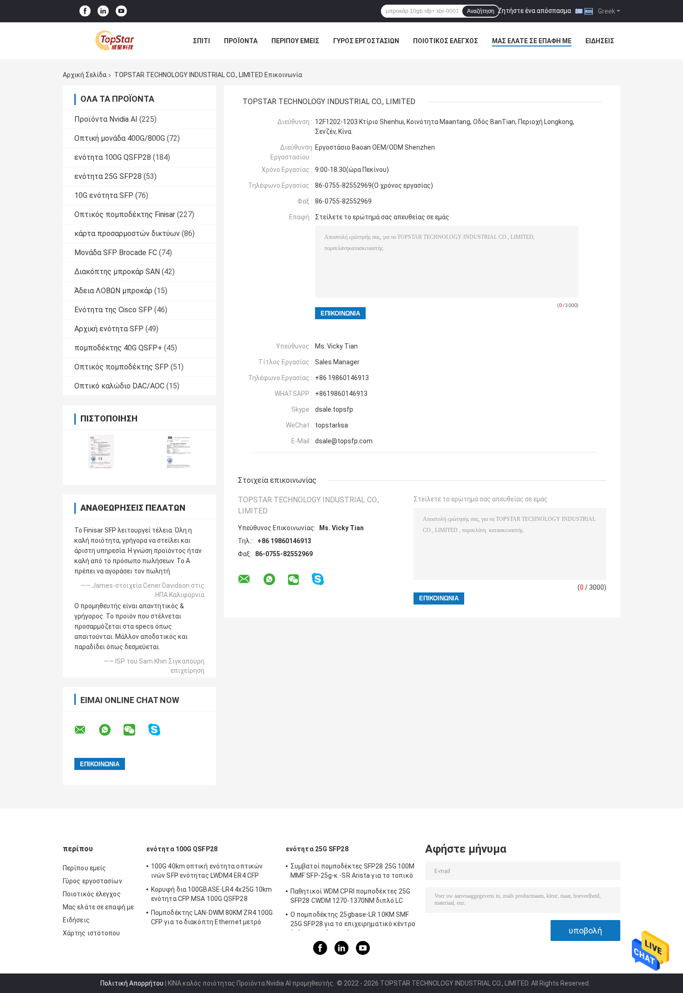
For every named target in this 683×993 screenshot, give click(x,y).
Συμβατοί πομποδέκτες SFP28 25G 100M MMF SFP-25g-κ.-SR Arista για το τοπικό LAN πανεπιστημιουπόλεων (352, 872)
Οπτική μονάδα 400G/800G (119, 138)
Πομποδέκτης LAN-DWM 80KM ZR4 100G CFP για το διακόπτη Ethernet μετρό (212, 917)
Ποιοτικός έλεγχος (445, 41)
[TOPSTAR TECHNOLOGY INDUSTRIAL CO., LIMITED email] (86, 730)
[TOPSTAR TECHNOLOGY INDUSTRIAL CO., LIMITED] (114, 41)
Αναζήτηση (480, 11)
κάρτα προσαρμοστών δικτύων (127, 233)
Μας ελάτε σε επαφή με (531, 41)
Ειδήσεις (599, 41)
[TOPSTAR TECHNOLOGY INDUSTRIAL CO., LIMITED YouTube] (121, 11)
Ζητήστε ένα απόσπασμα (534, 10)
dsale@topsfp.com (344, 441)
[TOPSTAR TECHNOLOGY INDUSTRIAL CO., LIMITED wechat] (135, 730)
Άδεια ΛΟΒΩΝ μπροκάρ (113, 290)
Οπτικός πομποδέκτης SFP (121, 366)
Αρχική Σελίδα (84, 75)
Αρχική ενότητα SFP (109, 328)
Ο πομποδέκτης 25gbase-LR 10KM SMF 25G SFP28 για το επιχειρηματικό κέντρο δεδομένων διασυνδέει (352, 920)
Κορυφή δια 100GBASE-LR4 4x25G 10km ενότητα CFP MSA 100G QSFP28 (211, 894)
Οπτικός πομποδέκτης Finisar (124, 214)
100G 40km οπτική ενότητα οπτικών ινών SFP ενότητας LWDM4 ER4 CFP (207, 870)
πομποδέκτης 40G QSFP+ (118, 347)
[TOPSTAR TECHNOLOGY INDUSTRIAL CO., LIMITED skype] (160, 730)
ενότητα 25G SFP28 (108, 176)
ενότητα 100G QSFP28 (112, 157)
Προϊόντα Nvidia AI (106, 119)
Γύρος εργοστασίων (366, 41)
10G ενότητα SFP (103, 195)
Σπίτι (201, 41)
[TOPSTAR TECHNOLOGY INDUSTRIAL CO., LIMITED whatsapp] (110, 730)
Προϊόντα (240, 41)
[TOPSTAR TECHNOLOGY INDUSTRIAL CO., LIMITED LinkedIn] (103, 11)
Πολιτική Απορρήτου (132, 983)
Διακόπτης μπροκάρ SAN (117, 271)
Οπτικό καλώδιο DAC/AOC (119, 385)
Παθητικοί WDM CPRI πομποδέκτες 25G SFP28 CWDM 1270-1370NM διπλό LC (350, 896)
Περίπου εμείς (295, 41)
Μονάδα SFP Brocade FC (115, 252)
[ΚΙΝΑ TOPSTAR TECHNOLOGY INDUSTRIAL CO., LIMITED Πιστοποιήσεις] (101, 451)
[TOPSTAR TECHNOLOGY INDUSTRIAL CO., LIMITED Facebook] (85, 11)
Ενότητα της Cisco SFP (113, 309)
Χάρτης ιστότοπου (91, 933)
